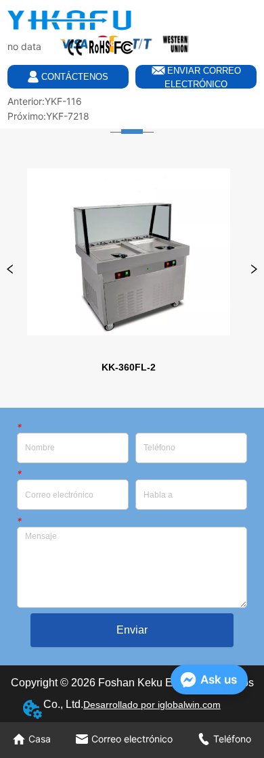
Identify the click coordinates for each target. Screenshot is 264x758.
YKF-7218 (67, 116)
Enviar (132, 630)
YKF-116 (63, 101)
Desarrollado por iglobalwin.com (152, 704)
